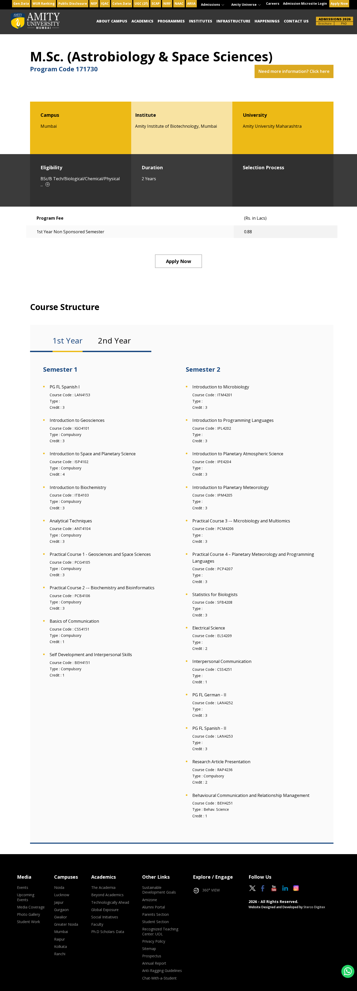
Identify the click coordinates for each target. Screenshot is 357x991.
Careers (272, 3)
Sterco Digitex (314, 907)
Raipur (59, 939)
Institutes (200, 21)
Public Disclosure (72, 3)
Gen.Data (21, 3)
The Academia (103, 887)
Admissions (211, 4)
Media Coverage (31, 907)
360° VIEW (211, 890)
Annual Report (154, 963)
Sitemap (149, 948)
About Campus (111, 21)
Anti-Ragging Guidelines (162, 970)
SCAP (156, 3)
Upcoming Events (25, 897)
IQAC (105, 3)
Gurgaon (61, 909)
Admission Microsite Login (305, 3)
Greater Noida (66, 924)
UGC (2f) (141, 3)
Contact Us (296, 21)
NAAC (179, 3)
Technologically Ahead (110, 902)
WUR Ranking (44, 3)
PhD (344, 23)
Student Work (28, 921)
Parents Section (155, 914)
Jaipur (59, 902)
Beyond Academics (107, 895)
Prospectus (151, 956)
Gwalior (60, 917)
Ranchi (59, 954)
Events (22, 887)
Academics (142, 21)
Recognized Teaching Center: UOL (160, 931)
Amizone (149, 899)
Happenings (267, 21)
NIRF (167, 3)
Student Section (155, 921)
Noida (59, 887)
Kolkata (60, 946)
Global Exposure (105, 909)
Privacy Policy (153, 941)
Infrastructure (233, 21)
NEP (94, 3)
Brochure (325, 23)
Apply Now (339, 3)
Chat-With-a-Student (159, 978)
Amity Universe (244, 4)
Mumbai (61, 931)
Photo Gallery (28, 914)
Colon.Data (121, 3)
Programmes (171, 21)
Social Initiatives (104, 917)
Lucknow (61, 895)
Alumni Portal (153, 907)
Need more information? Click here (294, 71)
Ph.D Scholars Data (107, 931)
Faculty (97, 924)
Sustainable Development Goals (159, 890)
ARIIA (191, 3)
